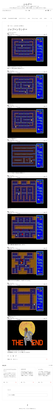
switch (41, 18)
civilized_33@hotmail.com (6, 10)
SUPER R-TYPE (23, 369)
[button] (51, 18)
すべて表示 (51, 365)
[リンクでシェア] (15, 355)
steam (29, 18)
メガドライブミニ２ (22, 18)
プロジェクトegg (35, 18)
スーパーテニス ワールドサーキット (10, 370)
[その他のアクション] (46, 25)
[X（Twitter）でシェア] (10, 355)
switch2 (45, 18)
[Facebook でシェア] (8, 355)
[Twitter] (45, 10)
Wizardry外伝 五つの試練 (12, 18)
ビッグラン (40, 369)
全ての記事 (4, 18)
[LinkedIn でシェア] (13, 355)
